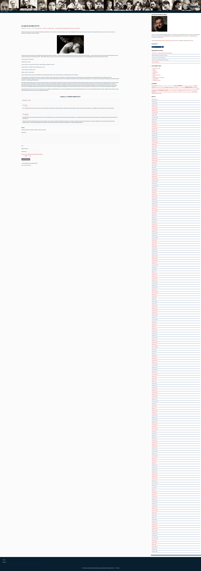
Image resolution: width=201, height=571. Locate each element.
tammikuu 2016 (155, 369)
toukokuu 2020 (154, 251)
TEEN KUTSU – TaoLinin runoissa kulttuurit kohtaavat (162, 53)
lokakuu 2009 (154, 540)
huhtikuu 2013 (154, 444)
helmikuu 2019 (154, 285)
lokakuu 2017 (154, 321)
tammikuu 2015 (155, 396)
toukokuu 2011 (154, 496)
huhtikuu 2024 (154, 155)
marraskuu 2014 (155, 401)
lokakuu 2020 (154, 240)
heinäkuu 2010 (154, 519)
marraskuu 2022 (155, 185)
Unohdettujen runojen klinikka (158, 77)
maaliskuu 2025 (155, 133)
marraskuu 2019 (155, 265)
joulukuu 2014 (154, 399)
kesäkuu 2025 (154, 126)
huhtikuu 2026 (154, 105)
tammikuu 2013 (155, 451)
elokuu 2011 (154, 490)
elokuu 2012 (154, 462)
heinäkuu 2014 (154, 410)
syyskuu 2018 (154, 296)
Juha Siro (24, 28)
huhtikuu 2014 (154, 417)
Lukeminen (49, 28)
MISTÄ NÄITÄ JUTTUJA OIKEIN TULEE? (30, 163)
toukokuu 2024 (154, 153)
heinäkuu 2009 (154, 546)
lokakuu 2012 (154, 458)
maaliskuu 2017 (155, 337)
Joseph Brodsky (59, 28)
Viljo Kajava (78, 28)
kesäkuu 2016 (154, 358)
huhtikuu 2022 (154, 199)
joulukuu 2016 (154, 344)
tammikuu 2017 (155, 342)
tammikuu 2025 (155, 137)
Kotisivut (6, 11)
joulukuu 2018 (154, 290)
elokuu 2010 (154, 517)
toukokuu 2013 (154, 442)
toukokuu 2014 (154, 415)
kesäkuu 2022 (154, 194)
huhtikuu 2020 (154, 253)
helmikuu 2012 (154, 476)
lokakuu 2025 (154, 119)
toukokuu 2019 (154, 278)
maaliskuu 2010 (155, 528)
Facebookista (154, 37)
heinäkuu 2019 (154, 274)
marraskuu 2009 (155, 537)
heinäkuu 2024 (154, 151)
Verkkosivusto (24, 151)
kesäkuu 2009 (154, 549)
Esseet (45, 28)
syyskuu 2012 (154, 460)
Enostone (157, 87)
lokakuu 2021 (154, 212)
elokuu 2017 (154, 326)
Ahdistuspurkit (176, 40)
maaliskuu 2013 (155, 446)
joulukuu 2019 (154, 262)
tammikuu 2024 (155, 160)
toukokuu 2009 (154, 551)
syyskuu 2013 (154, 433)
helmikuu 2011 (154, 503)
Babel (180, 85)
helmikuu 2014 (154, 421)
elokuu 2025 (154, 121)
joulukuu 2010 (154, 508)
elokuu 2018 (154, 299)
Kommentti (23, 132)
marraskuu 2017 (155, 319)
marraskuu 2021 (155, 210)
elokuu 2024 (154, 149)
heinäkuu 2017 (154, 328)
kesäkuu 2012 (154, 467)
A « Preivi (29, 100)
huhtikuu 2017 (154, 335)
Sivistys (154, 76)
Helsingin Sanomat (168, 87)
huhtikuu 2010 (154, 526)
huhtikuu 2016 (154, 362)
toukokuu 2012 (154, 469)
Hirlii (26, 105)
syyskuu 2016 (154, 351)
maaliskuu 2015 (155, 392)
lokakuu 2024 (154, 144)
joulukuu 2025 (154, 115)
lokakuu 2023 (154, 162)
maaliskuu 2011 (155, 501)
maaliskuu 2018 (155, 310)
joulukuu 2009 (154, 535)
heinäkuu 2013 (154, 437)
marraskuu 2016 (155, 346)
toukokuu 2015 (154, 387)
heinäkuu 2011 (154, 492)
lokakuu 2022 (154, 187)
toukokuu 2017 (154, 333)
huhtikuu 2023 (154, 176)
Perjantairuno (155, 72)
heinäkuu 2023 (154, 169)
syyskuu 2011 (154, 487)
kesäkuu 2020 (154, 249)
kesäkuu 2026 (154, 101)
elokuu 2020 (154, 244)
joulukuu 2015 (154, 371)
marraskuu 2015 (155, 374)
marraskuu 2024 (155, 142)
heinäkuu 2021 (154, 219)
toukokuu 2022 (154, 196)
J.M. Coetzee (179, 87)
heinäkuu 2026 (154, 99)
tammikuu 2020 (155, 260)
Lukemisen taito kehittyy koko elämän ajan (160, 59)
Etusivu (2, 11)
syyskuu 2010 (154, 515)
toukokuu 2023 (154, 174)
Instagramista (160, 37)
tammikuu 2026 (155, 112)
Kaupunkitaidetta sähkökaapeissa (165, 40)
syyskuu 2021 (154, 215)
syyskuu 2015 (154, 378)
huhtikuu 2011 (154, 499)
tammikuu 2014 (155, 424)
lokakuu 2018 (154, 294)
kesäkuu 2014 (154, 412)
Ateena (176, 85)
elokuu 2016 (154, 353)
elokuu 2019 (154, 271)
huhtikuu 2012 (154, 471)
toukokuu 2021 (154, 224)
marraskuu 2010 (155, 510)
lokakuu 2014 (154, 403)
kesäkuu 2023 (154, 171)
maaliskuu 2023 (155, 178)
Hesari (174, 87)
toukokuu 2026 (154, 103)
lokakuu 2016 (154, 349)
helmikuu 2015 (154, 394)
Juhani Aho (183, 87)
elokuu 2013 (154, 435)
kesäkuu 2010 (154, 521)
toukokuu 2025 (154, 128)
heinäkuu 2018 (154, 301)
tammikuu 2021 (155, 233)
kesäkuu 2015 (154, 385)
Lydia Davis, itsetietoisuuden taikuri (159, 57)
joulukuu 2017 (154, 317)
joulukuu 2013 (154, 426)
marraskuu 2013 (155, 428)
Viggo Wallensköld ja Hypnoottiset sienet (160, 55)
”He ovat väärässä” (155, 62)
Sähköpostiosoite (24, 148)
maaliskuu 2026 (155, 108)
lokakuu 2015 (154, 376)
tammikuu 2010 (155, 533)
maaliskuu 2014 (155, 419)
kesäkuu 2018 (154, 303)
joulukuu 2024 (154, 140)
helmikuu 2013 (154, 449)
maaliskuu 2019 (155, 283)
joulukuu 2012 (154, 453)
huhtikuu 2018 (154, 308)
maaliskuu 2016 (155, 365)
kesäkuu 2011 (154, 494)
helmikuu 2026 (154, 110)
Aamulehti (154, 85)
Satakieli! (154, 92)
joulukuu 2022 (154, 183)
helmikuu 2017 (154, 340)
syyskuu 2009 (154, 542)
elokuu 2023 (154, 167)
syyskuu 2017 (154, 324)
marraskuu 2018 (155, 292)
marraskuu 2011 (155, 483)
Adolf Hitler (159, 85)
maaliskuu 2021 (155, 228)
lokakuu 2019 (154, 267)
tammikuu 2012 (155, 478)
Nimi (22, 145)
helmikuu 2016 (154, 367)
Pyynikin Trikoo (176, 90)
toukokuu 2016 (154, 360)
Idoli (176, 87)
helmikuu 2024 (154, 158)
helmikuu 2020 (154, 258)
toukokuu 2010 (154, 524)
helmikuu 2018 (154, 312)
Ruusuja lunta (72, 28)
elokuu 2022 (154, 192)
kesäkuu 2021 (154, 221)
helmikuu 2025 (154, 135)
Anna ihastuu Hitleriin (26, 165)
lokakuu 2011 (154, 485)
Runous (53, 28)
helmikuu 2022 (154, 203)
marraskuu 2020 (155, 237)
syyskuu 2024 (154, 146)
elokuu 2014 (154, 408)
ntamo (157, 90)
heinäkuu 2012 (154, 465)
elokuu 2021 (154, 217)
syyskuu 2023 (154, 165)
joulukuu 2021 (154, 208)
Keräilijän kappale (66, 28)
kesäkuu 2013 (154, 440)
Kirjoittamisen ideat (156, 68)
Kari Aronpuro (194, 87)
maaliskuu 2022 (155, 201)
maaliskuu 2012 (155, 474)
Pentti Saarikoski (170, 90)
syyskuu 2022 (154, 190)
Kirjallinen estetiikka (157, 80)
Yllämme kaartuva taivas (156, 93)
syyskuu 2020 (154, 242)
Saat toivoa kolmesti (194, 90)
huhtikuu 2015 (154, 390)
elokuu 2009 (154, 544)
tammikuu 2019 (155, 287)
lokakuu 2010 (154, 512)
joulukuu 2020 (154, 235)
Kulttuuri (154, 73)
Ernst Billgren (161, 87)
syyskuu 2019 (154, 269)
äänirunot (191, 40)
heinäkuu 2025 (154, 124)
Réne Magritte (187, 90)
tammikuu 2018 (155, 315)
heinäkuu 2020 (154, 246)
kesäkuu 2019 (154, 276)
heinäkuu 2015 (154, 383)
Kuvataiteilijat (155, 78)
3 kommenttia (39, 28)
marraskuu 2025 (155, 117)
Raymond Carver (182, 90)
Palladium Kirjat (163, 90)
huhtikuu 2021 (154, 226)
